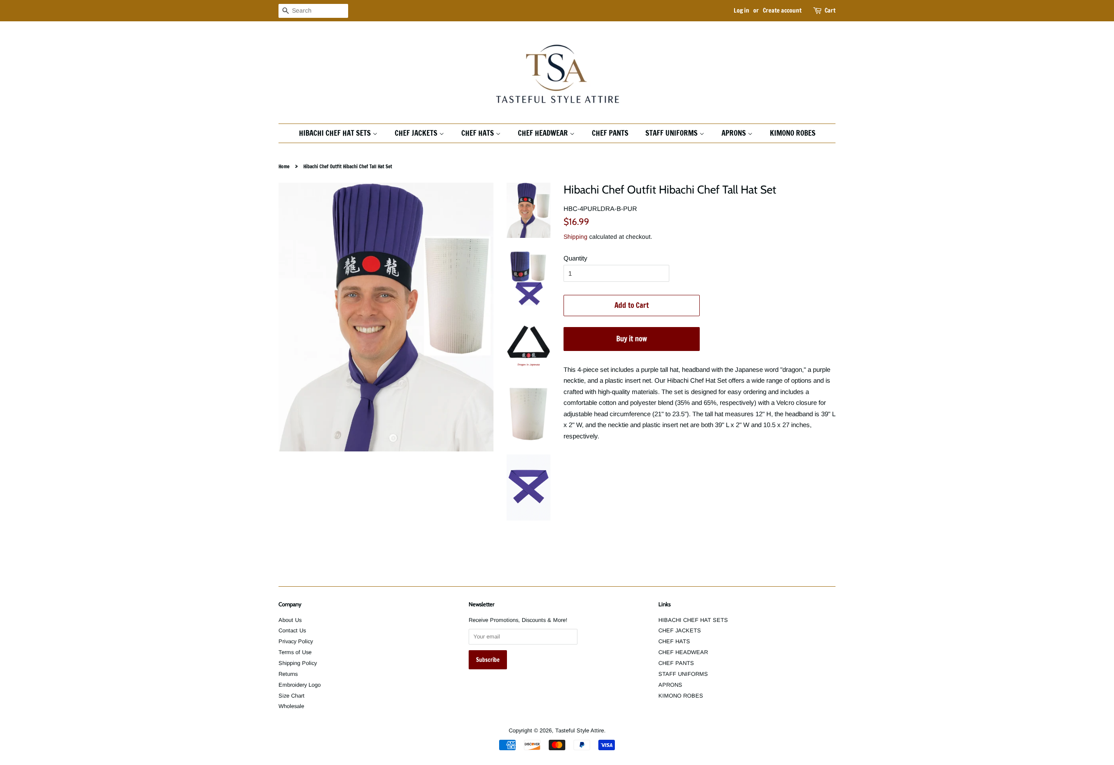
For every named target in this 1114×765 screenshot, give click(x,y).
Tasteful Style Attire (579, 730)
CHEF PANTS (610, 132)
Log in (741, 10)
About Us (290, 620)
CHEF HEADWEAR (544, 132)
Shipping (575, 236)
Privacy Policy (295, 641)
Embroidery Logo (299, 684)
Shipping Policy (297, 663)
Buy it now (631, 338)
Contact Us (292, 630)
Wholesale (291, 706)
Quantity (575, 258)
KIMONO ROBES (792, 132)
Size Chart (291, 695)
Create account (782, 10)
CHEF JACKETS (417, 132)
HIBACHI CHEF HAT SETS (335, 132)
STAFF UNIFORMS (672, 132)
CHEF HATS (478, 132)
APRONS (734, 132)
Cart (830, 10)
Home (283, 166)
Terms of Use (295, 652)
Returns (288, 674)
